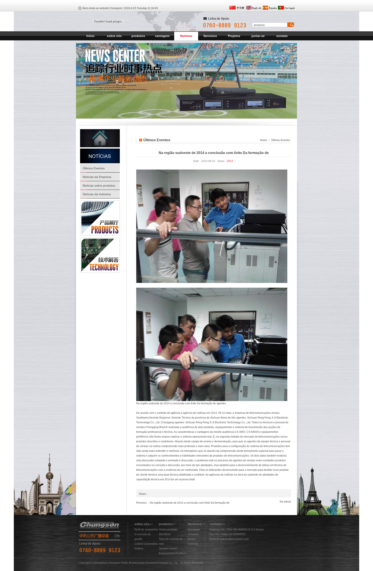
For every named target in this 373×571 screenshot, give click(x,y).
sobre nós (114, 36)
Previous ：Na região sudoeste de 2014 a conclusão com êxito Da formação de (182, 502)
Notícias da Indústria (97, 194)
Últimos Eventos (94, 168)
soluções (193, 534)
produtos (138, 36)
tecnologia (194, 529)
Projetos (234, 36)
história (138, 548)
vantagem (162, 36)
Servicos (193, 543)
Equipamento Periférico (172, 553)
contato (282, 36)
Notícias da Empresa (97, 177)
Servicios (210, 36)
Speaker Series (168, 548)
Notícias (186, 36)
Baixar (191, 539)
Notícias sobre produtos (99, 185)
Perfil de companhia (146, 529)
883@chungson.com (221, 543)
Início (90, 36)
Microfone (165, 534)
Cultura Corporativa (146, 543)
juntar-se (258, 36)
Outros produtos (168, 529)
